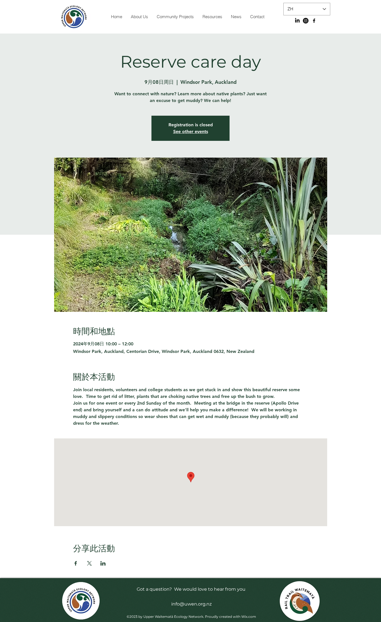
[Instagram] (305, 20)
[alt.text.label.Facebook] (314, 20)
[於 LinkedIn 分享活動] (103, 563)
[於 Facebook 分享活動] (75, 563)
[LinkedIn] (297, 20)
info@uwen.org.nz (191, 604)
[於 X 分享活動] (89, 563)
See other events (190, 131)
